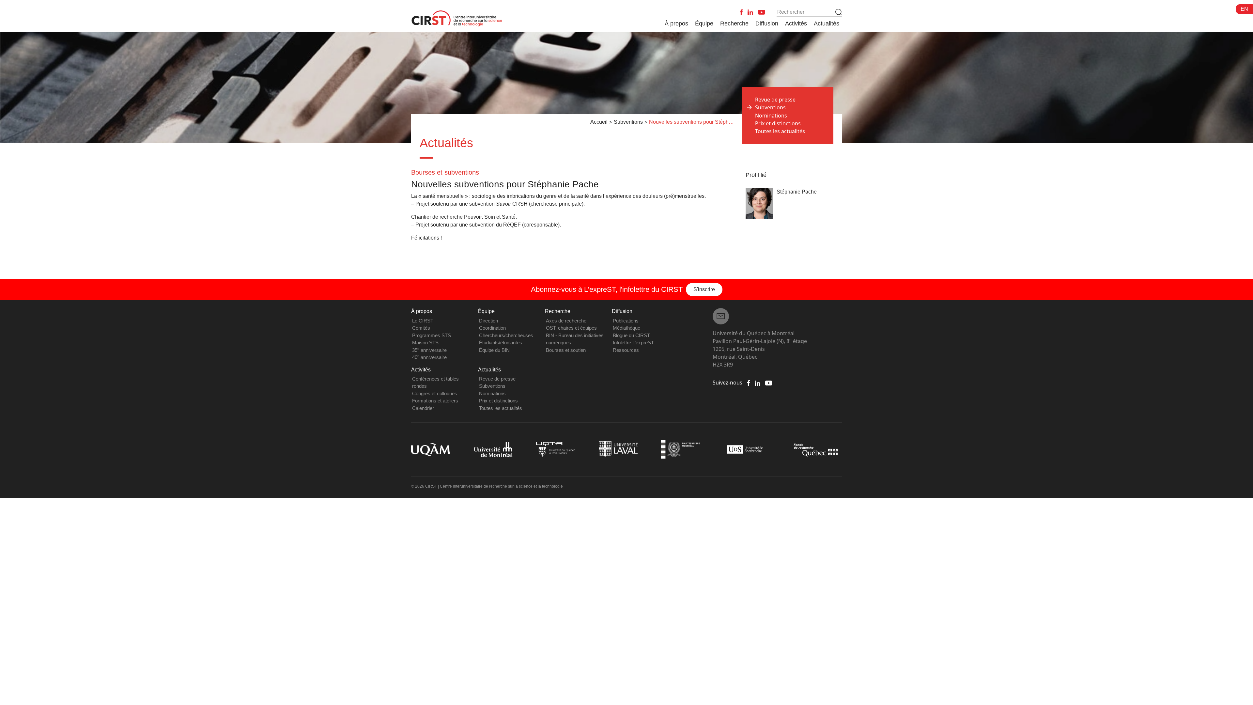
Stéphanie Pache (797, 192)
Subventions (492, 386)
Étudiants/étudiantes (500, 342)
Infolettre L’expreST (633, 342)
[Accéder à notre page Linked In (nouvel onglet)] (757, 382)
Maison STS (425, 342)
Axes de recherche (566, 320)
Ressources (626, 350)
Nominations (771, 115)
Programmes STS (431, 335)
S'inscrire (704, 289)
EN (1244, 9)
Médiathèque (626, 328)
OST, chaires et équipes (571, 328)
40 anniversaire (429, 357)
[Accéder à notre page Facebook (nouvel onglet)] (748, 382)
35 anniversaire (429, 350)
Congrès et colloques (434, 393)
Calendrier (423, 408)
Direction (488, 320)
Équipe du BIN (494, 350)
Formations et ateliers (435, 400)
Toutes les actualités (780, 131)
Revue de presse (775, 99)
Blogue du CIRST (631, 335)
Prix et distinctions (778, 123)
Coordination (492, 328)
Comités (421, 328)
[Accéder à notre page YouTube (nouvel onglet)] (768, 382)
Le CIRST (422, 320)
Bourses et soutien (566, 350)
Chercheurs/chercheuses (506, 335)
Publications (626, 320)
